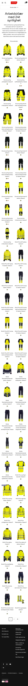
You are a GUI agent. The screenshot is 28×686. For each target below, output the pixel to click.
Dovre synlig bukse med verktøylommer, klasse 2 (7, 220)
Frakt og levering (20, 637)
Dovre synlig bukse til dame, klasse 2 (21, 197)
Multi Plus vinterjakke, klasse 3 (20, 565)
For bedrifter (5, 637)
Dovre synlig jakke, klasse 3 (7, 59)
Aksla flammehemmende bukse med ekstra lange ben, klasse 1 (21, 426)
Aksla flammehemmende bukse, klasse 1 (21, 402)
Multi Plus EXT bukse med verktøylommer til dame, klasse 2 (21, 354)
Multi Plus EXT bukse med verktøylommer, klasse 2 (7, 354)
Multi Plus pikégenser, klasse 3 (7, 521)
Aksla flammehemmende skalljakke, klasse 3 (20, 378)
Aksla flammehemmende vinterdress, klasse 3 (21, 453)
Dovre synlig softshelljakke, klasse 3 (21, 81)
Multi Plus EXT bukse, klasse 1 (21, 264)
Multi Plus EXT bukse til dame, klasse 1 (21, 286)
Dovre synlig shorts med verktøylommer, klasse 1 (21, 105)
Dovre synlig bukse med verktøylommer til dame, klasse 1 (20, 174)
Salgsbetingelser (20, 640)
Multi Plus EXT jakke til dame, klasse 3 (7, 264)
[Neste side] (17, 619)
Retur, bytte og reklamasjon (20, 644)
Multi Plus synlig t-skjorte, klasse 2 (20, 475)
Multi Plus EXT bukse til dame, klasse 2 (21, 332)
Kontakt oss (5, 634)
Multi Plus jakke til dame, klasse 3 (21, 543)
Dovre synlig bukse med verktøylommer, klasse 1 (7, 174)
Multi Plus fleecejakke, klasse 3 (21, 521)
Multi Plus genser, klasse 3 (21, 499)
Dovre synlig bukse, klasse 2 (7, 197)
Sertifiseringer (20, 657)
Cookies (21, 673)
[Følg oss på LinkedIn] (3, 667)
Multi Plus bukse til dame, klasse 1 (7, 286)
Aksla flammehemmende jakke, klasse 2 (7, 378)
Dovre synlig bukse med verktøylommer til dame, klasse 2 (20, 129)
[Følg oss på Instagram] (7, 664)
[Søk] (5, 2)
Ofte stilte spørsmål (18, 633)
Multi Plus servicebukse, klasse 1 (21, 587)
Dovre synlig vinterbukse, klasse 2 (21, 219)
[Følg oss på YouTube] (10, 664)
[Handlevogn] (25, 2)
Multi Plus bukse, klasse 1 (7, 587)
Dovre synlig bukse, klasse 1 (7, 151)
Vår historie (5, 631)
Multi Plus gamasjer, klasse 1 (20, 608)
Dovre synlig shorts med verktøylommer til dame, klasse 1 (7, 129)
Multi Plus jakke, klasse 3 (7, 543)
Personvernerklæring (21, 653)
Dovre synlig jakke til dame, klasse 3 (21, 59)
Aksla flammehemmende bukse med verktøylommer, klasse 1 (7, 427)
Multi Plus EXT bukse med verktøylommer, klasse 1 (7, 309)
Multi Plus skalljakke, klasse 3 (7, 565)
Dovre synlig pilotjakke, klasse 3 (7, 80)
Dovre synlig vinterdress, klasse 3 (7, 243)
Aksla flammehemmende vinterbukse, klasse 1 (7, 453)
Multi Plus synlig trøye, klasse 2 (7, 499)
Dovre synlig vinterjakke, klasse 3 (7, 104)
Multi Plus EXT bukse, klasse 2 (7, 332)
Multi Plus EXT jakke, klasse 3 (21, 243)
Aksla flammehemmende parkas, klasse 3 (7, 402)
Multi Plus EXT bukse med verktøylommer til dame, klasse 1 (21, 309)
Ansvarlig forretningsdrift (20, 648)
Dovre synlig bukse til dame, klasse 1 (21, 151)
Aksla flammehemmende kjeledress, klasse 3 (7, 476)
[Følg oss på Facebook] (3, 664)
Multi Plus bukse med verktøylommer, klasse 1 (7, 609)
